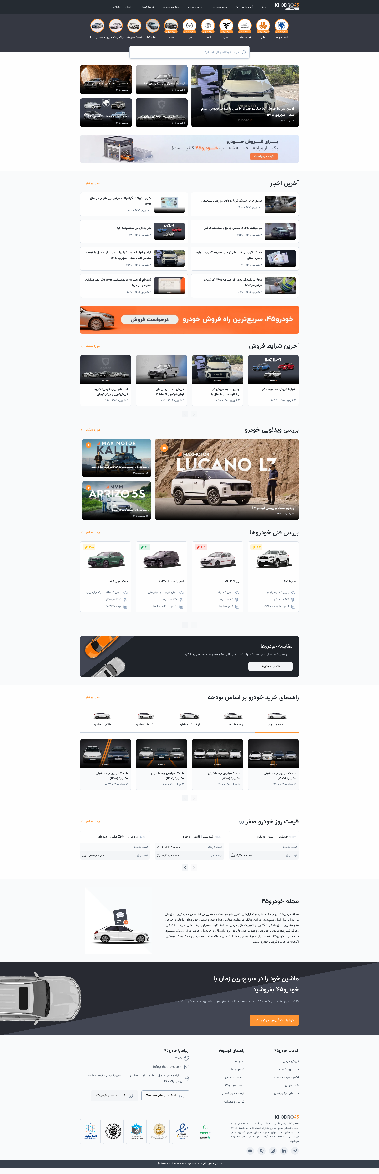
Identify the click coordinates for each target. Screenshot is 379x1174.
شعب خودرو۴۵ (234, 1085)
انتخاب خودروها (270, 666)
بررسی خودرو (195, 7)
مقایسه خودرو (171, 7)
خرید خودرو (291, 1085)
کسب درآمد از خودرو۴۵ (110, 1095)
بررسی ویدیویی (219, 7)
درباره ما (239, 1061)
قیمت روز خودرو (289, 1069)
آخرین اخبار (246, 7)
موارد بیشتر (93, 183)
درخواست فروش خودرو (277, 1020)
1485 (178, 1058)
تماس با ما (237, 1069)
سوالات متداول (234, 1077)
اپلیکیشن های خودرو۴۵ (161, 1095)
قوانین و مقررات (234, 1101)
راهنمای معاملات (122, 7)
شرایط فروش (147, 7)
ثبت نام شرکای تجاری (286, 1093)
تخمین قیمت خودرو (286, 1077)
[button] (185, 414)
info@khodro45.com (167, 1067)
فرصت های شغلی (233, 1093)
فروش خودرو (291, 1061)
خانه (263, 7)
